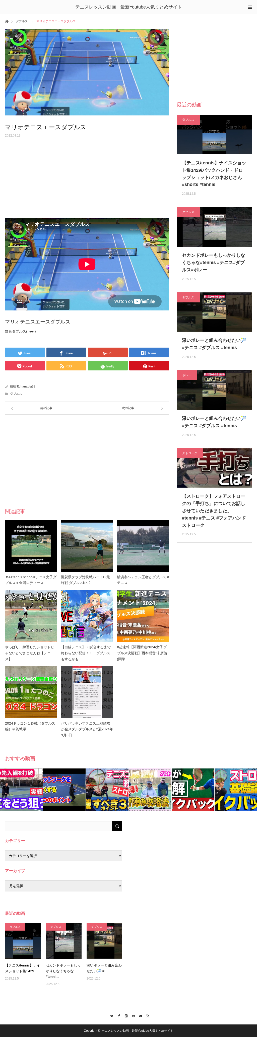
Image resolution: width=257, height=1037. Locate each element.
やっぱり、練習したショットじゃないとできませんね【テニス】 (29, 653)
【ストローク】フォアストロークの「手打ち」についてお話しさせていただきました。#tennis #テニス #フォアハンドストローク (214, 511)
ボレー (186, 375)
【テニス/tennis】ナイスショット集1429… (22, 968)
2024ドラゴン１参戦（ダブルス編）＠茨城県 (30, 726)
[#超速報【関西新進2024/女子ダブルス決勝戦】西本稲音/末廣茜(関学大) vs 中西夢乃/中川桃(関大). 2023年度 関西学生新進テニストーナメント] (143, 616)
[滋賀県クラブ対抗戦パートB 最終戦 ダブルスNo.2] (87, 546)
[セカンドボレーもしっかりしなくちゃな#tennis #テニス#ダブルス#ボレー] (63, 941)
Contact (139, 1015)
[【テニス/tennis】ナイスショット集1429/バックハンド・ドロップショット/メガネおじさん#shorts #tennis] (23, 941)
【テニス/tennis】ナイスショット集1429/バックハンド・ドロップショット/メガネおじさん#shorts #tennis (214, 173)
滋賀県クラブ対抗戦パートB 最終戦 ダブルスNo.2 (85, 580)
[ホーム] (6, 21)
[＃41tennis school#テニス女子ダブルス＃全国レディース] (31, 546)
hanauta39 (28, 386)
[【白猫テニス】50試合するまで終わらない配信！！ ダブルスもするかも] (87, 616)
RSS (147, 1015)
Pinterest (132, 1015)
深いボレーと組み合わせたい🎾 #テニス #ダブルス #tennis (214, 344)
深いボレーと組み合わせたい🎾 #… (104, 968)
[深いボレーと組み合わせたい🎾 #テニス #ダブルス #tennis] (104, 941)
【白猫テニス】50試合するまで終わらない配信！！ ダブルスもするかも (86, 653)
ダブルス (22, 21)
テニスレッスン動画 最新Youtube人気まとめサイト (128, 7)
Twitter (110, 1015)
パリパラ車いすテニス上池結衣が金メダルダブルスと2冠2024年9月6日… (87, 729)
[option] (21, 789)
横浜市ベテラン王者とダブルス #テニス (143, 580)
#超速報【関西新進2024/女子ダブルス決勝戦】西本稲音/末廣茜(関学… (142, 653)
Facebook (117, 1015)
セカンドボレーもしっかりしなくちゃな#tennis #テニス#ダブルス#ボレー (213, 262)
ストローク (189, 453)
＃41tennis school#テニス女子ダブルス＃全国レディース (30, 580)
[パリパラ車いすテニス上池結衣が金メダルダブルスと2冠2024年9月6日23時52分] (87, 692)
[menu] (250, 7)
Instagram (125, 1015)
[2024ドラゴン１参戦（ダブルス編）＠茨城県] (31, 692)
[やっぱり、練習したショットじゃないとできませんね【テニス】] (31, 616)
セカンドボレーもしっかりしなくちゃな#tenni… (63, 971)
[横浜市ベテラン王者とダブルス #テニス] (143, 546)
